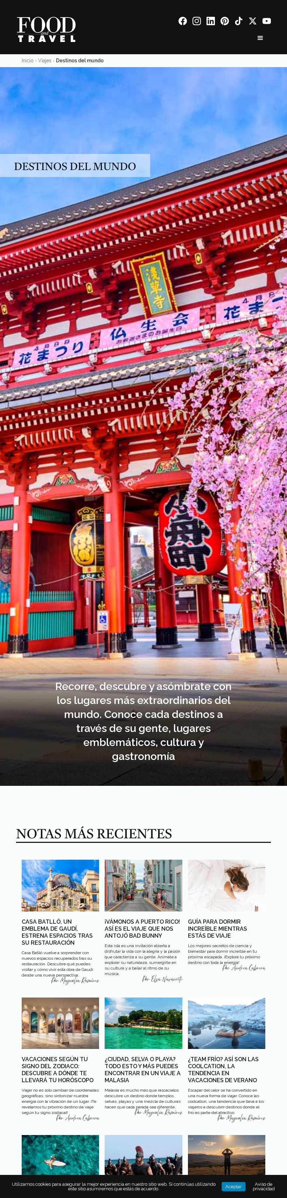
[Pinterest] (224, 22)
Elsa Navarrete (166, 979)
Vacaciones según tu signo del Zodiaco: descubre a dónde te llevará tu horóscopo (57, 1070)
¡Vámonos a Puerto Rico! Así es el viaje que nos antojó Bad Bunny (142, 928)
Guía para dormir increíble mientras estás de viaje (217, 928)
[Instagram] (196, 22)
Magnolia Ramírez (79, 981)
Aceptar (233, 1186)
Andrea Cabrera (248, 968)
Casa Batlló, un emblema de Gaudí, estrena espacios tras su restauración (57, 932)
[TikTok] (238, 22)
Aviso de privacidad (264, 1186)
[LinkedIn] (210, 22)
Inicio (28, 60)
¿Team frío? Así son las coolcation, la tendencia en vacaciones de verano (223, 1070)
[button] (260, 38)
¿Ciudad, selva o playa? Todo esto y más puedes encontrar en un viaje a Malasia (143, 1070)
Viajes (44, 60)
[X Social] (252, 22)
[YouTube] (266, 22)
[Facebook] (182, 22)
